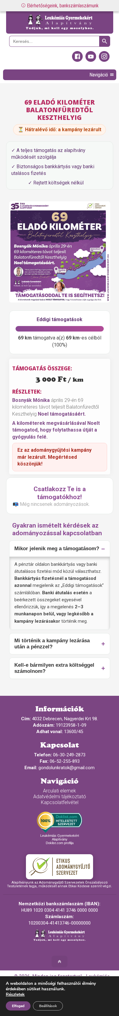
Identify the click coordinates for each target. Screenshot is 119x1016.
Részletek (15, 994)
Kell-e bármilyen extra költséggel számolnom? (54, 668)
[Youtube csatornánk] (91, 60)
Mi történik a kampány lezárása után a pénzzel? (52, 644)
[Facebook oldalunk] (77, 60)
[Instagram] (104, 60)
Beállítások (48, 1005)
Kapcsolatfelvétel (59, 802)
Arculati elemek (59, 791)
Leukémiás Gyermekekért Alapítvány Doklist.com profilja (59, 839)
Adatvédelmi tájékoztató (59, 796)
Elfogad (18, 1005)
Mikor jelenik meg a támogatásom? (56, 548)
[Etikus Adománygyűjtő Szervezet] (59, 866)
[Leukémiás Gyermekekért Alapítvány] (59, 22)
